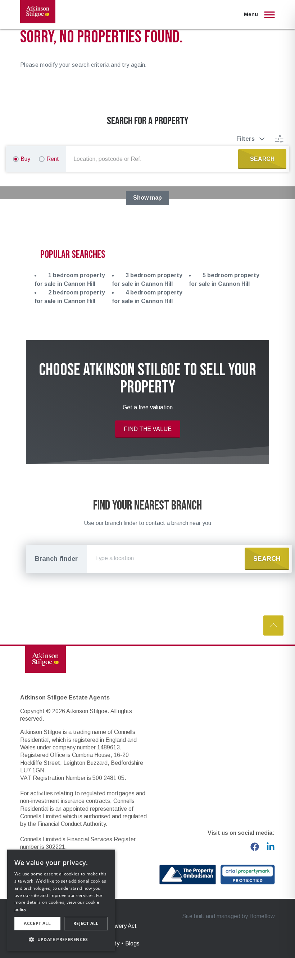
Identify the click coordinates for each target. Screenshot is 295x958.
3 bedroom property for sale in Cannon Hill (147, 279)
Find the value (148, 429)
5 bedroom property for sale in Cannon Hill (224, 279)
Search (267, 558)
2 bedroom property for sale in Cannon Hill (70, 296)
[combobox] (153, 159)
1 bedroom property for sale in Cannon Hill (70, 279)
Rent (52, 159)
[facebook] (254, 846)
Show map (147, 198)
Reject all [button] (86, 923)
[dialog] (61, 900)
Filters (245, 139)
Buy (25, 159)
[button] (61, 939)
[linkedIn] (270, 846)
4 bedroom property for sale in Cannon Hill (147, 296)
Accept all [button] (37, 923)
